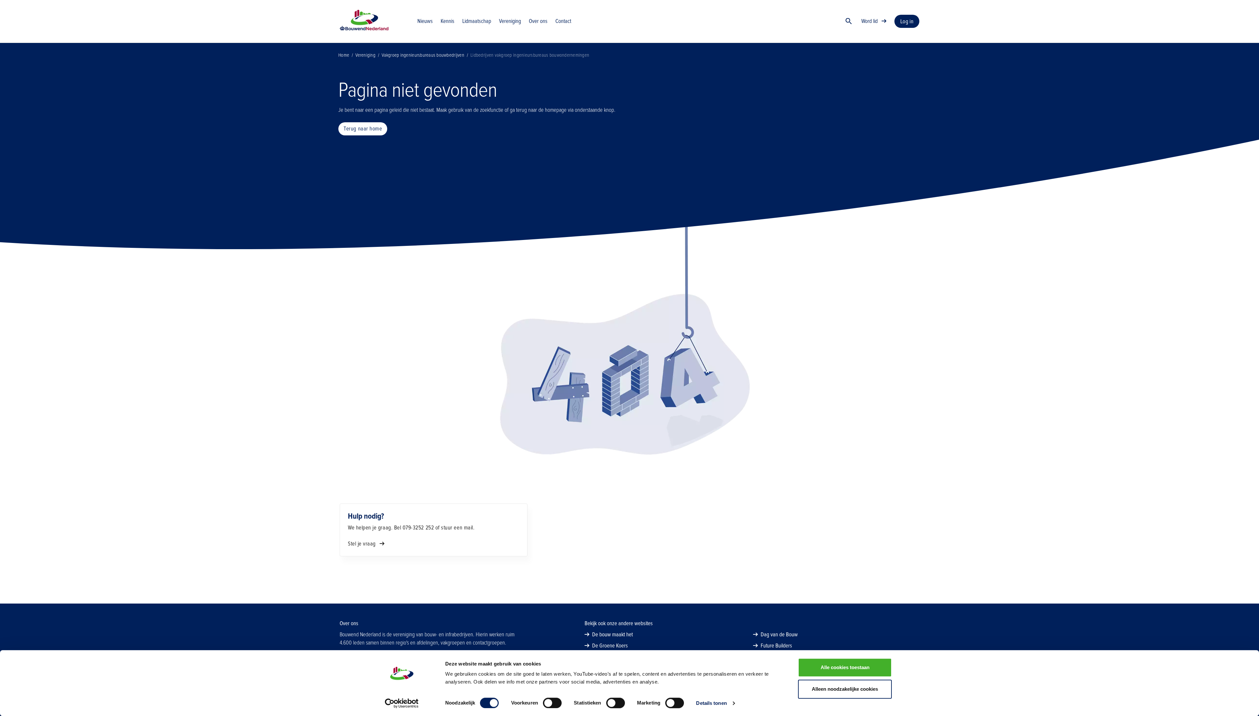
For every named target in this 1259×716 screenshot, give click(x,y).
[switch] (552, 703)
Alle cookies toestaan (845, 667)
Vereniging (365, 55)
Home (343, 55)
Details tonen (711, 703)
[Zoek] (848, 21)
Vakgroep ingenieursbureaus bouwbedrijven (423, 55)
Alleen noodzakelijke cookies (845, 689)
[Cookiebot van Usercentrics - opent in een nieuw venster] (401, 703)
